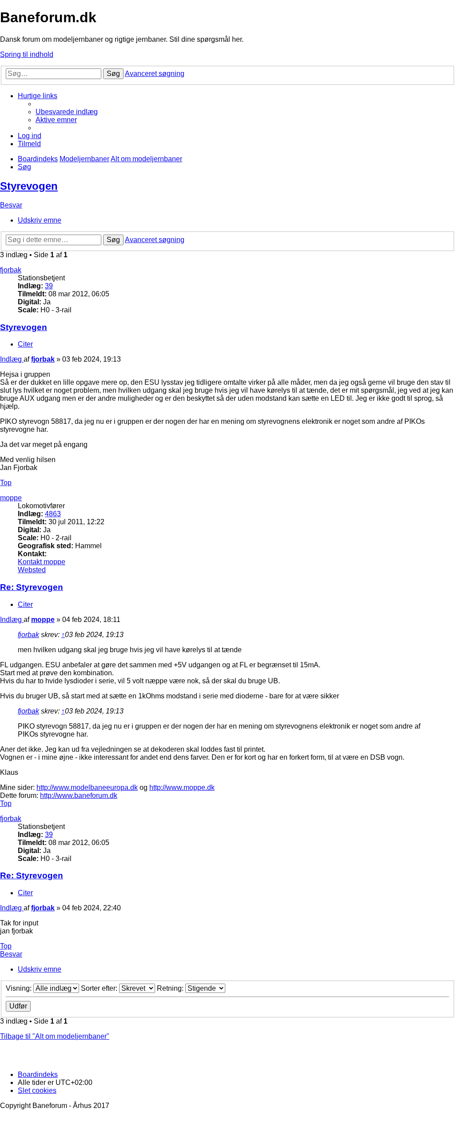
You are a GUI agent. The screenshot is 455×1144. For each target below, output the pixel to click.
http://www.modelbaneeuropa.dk (87, 787)
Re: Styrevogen (31, 587)
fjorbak (10, 270)
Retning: (171, 988)
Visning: (19, 988)
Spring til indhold (26, 54)
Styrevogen (29, 186)
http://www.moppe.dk (182, 787)
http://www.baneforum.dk (78, 795)
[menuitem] (67, 112)
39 (49, 286)
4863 (53, 514)
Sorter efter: (100, 988)
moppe (11, 498)
